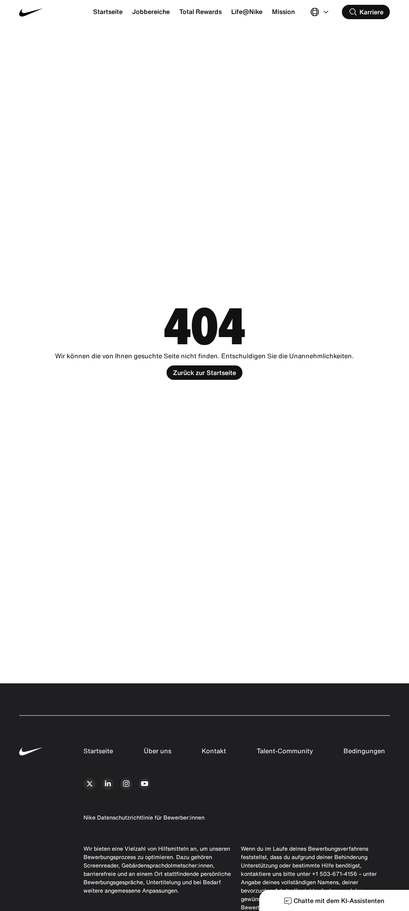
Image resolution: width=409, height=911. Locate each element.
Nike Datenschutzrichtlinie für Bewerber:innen (143, 817)
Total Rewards (200, 11)
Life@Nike (246, 11)
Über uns (157, 751)
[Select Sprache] (320, 12)
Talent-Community (285, 751)
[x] (89, 784)
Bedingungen (364, 751)
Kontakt (214, 751)
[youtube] (145, 784)
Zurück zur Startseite (204, 372)
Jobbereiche (151, 11)
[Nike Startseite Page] (50, 12)
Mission (283, 11)
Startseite (108, 11)
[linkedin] (108, 784)
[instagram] (126, 784)
